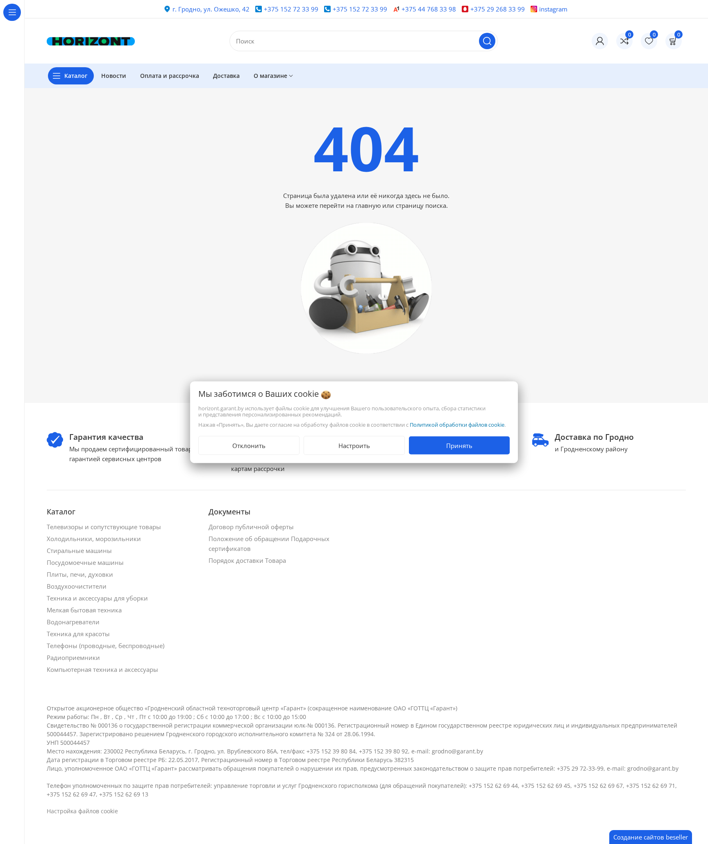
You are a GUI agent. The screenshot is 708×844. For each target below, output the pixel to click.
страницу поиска (421, 205)
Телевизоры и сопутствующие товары (105, 527)
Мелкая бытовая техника (85, 610)
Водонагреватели (74, 622)
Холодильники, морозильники (95, 539)
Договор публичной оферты (252, 527)
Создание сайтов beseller (650, 837)
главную (368, 205)
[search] (487, 41)
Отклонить (249, 445)
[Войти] (600, 41)
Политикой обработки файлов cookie (457, 424)
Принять (459, 445)
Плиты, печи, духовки (81, 574)
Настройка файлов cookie (82, 811)
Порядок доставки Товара (248, 560)
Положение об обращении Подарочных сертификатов (269, 544)
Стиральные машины (80, 550)
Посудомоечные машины (86, 562)
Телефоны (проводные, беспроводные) (106, 646)
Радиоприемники (74, 657)
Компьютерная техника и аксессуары (103, 669)
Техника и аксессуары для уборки (98, 598)
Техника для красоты (79, 634)
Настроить (354, 445)
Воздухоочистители (77, 586)
